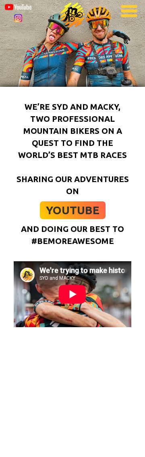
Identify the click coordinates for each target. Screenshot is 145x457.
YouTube (72, 210)
